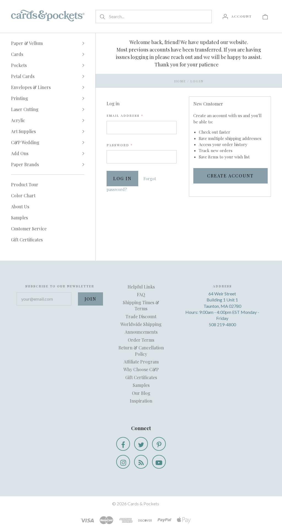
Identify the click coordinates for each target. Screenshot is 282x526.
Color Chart (23, 195)
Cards (17, 54)
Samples (19, 217)
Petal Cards (22, 76)
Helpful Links (141, 287)
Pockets (19, 65)
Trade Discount (141, 316)
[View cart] (265, 16)
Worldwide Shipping (141, 324)
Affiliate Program (141, 362)
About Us (20, 206)
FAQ (141, 294)
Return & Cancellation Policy (141, 351)
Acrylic (18, 120)
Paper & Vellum (27, 43)
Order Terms (141, 340)
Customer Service (29, 228)
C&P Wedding (25, 142)
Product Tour (24, 184)
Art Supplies (23, 131)
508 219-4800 (222, 324)
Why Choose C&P (141, 369)
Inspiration (141, 401)
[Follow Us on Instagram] (123, 462)
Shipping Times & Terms (141, 305)
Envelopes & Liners (31, 87)
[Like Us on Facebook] (123, 444)
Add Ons (19, 153)
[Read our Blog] (141, 462)
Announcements (141, 332)
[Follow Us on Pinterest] (159, 444)
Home (180, 81)
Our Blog (141, 393)
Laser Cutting (25, 109)
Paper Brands (25, 164)
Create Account (230, 176)
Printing (19, 98)
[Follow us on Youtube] (159, 462)
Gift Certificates (27, 239)
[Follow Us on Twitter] (141, 444)
